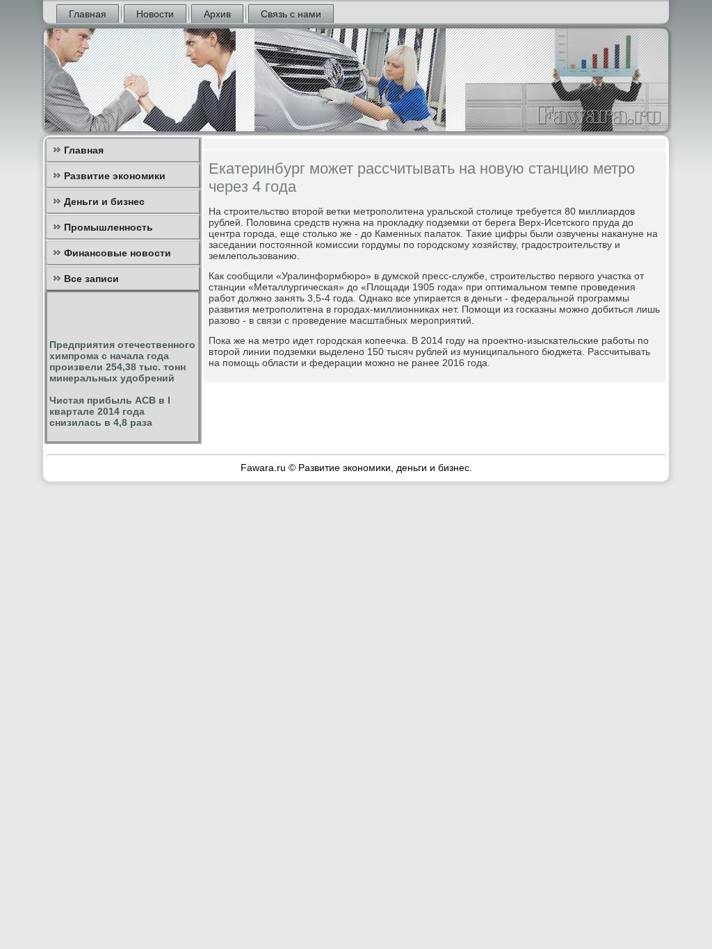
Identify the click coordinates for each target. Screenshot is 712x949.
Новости (155, 13)
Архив (217, 13)
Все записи (91, 278)
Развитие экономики (114, 175)
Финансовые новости (117, 252)
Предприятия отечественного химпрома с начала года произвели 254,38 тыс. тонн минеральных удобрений (122, 361)
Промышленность (108, 227)
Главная (87, 13)
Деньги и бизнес (104, 201)
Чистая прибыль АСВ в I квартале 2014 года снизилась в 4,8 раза (109, 411)
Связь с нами (291, 13)
